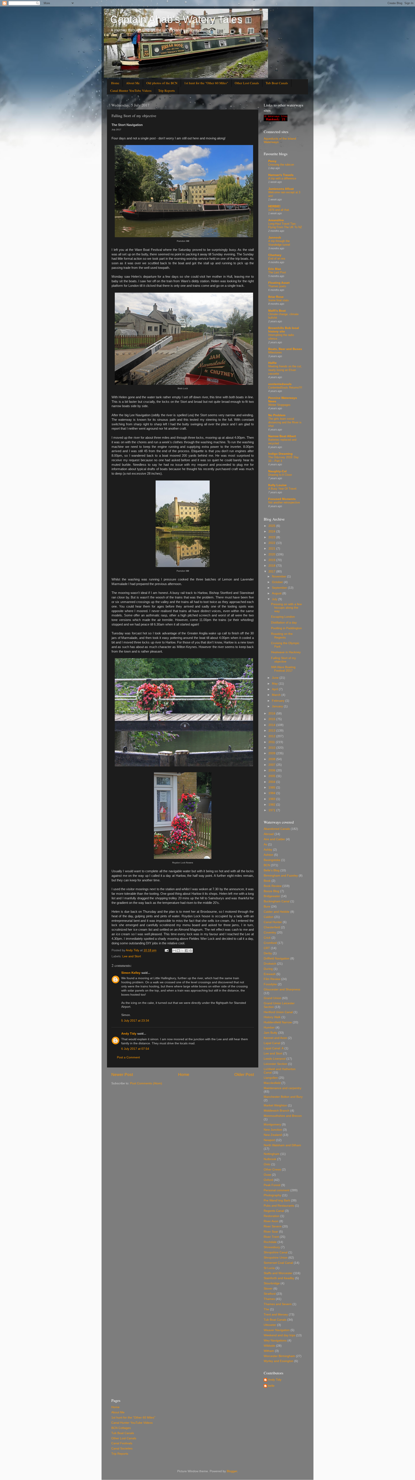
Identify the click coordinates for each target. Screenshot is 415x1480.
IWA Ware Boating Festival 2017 (283, 669)
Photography (272, 1195)
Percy (272, 161)
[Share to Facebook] (186, 950)
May (275, 683)
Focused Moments (282, 499)
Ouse (267, 1174)
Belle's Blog (271, 870)
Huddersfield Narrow (278, 1022)
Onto (267, 1164)
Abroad (269, 834)
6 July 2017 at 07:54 (135, 1048)
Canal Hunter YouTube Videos (131, 90)
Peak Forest (272, 1185)
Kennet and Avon (275, 1038)
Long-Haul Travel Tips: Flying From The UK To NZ (285, 225)
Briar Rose (276, 296)
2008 (272, 759)
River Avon (271, 1221)
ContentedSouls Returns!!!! (285, 387)
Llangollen (271, 1077)
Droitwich (270, 963)
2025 (272, 525)
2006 (272, 770)
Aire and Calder (274, 839)
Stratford (270, 1293)
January (278, 706)
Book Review (272, 886)
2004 (272, 782)
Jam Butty (270, 1032)
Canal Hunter (273, 922)
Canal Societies (121, 1448)
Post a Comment (128, 1057)
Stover (268, 1288)
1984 (272, 793)
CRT (267, 948)
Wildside (269, 1345)
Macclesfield (272, 1083)
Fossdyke (270, 984)
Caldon (268, 917)
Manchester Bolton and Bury (283, 1096)
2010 (272, 747)
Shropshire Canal (275, 1252)
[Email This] (174, 950)
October (278, 582)
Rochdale (270, 1242)
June (275, 677)
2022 (272, 543)
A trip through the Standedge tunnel (279, 242)
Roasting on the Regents (282, 635)
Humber (269, 1027)
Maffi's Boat (277, 310)
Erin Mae (274, 269)
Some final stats (278, 300)
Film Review (272, 979)
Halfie (272, 362)
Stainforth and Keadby (279, 1278)
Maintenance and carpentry (282, 1088)
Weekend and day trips (279, 1335)
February (278, 700)
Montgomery (272, 1124)
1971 (272, 810)
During (268, 969)
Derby (268, 953)
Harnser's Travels (281, 175)
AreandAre (276, 220)
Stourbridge (272, 1283)
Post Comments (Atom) (146, 1083)
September (280, 587)
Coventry (270, 932)
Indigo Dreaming (280, 453)
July (275, 599)
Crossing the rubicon (281, 164)
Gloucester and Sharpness (282, 989)
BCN (267, 865)
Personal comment (276, 1190)
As (265, 844)
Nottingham (271, 1154)
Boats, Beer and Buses (285, 349)
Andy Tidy (128, 1033)
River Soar (271, 1231)
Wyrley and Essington (278, 1361)
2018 (272, 565)
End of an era (276, 258)
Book (267, 880)
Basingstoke (272, 860)
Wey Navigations (275, 1340)
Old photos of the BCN (161, 83)
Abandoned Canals (277, 828)
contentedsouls (280, 384)
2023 (272, 537)
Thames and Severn (278, 1304)
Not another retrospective (284, 502)
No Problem (276, 415)
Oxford (268, 1180)
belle (271, 1385)
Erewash (270, 974)
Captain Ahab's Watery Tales (176, 19)
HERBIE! (274, 206)
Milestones (275, 352)
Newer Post (122, 1074)
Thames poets (277, 286)
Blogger (232, 1471)
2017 (272, 571)
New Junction (273, 1129)
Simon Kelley (130, 972)
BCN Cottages (121, 1428)
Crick (267, 937)
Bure (267, 906)
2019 (272, 560)
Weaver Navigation (277, 1330)
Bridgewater (272, 896)
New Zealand (273, 1135)
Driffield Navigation (276, 958)
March (276, 694)
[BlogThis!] (178, 950)
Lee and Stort (131, 956)
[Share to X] (182, 950)
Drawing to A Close (280, 474)
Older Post (244, 1074)
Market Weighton (275, 1105)
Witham (269, 1351)
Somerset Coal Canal (278, 1262)
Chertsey (274, 255)
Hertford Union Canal (278, 1012)
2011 (272, 742)
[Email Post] (166, 950)
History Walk (272, 1017)
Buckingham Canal (276, 901)
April (275, 689)
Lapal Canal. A (274, 1048)
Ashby (268, 849)
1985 (272, 787)
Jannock (274, 237)
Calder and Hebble (276, 911)
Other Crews (272, 1169)
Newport (269, 1140)
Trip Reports (166, 90)
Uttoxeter (270, 1325)
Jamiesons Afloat (281, 188)
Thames (269, 1299)
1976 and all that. (279, 209)
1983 (272, 799)
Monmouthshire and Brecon (283, 1115)
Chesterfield (272, 927)
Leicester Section (275, 1064)
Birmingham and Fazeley (281, 875)
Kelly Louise (277, 485)
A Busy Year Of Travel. (282, 488)
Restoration (271, 1216)
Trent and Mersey (276, 1314)
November (279, 576)
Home (115, 83)
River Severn (272, 1226)
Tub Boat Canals (277, 83)
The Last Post (277, 272)
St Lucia (269, 1268)
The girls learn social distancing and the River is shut (285, 422)
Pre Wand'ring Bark (277, 1200)
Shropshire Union (275, 1257)
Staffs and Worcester (278, 1273)
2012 (272, 736)
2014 (272, 725)
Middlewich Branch (276, 1110)
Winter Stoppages (279, 404)
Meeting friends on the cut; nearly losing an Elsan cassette (285, 370)
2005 (272, 776)
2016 (272, 713)
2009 (272, 753)
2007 (272, 764)
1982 (272, 804)
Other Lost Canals (247, 83)
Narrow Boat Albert (282, 436)
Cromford (270, 943)
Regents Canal (274, 1210)
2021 (272, 548)
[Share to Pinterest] (190, 950)
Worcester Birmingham (279, 1356)
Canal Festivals (121, 1443)
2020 (272, 554)
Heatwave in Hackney (286, 652)
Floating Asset (279, 282)
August (277, 593)
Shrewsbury (272, 1247)
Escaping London (283, 616)
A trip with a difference (282, 178)
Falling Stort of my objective (283, 659)
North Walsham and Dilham (282, 1145)
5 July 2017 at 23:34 (135, 1020)
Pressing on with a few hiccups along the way (286, 608)
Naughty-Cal (277, 471)
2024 (272, 531)
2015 (272, 719)
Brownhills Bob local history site (283, 329)
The (266, 1309)
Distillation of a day (284, 622)
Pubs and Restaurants (279, 1205)
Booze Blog (271, 891)
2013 (272, 730)
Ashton (268, 854)
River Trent (271, 1236)
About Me (133, 83)
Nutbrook (270, 1159)
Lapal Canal (272, 1043)
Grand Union (272, 998)
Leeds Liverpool (275, 1058)
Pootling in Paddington (286, 628)
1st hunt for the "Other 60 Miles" (206, 83)
